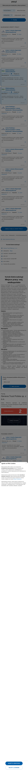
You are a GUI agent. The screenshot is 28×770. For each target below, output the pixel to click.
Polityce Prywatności (17, 479)
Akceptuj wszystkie (14, 763)
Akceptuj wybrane (14, 767)
